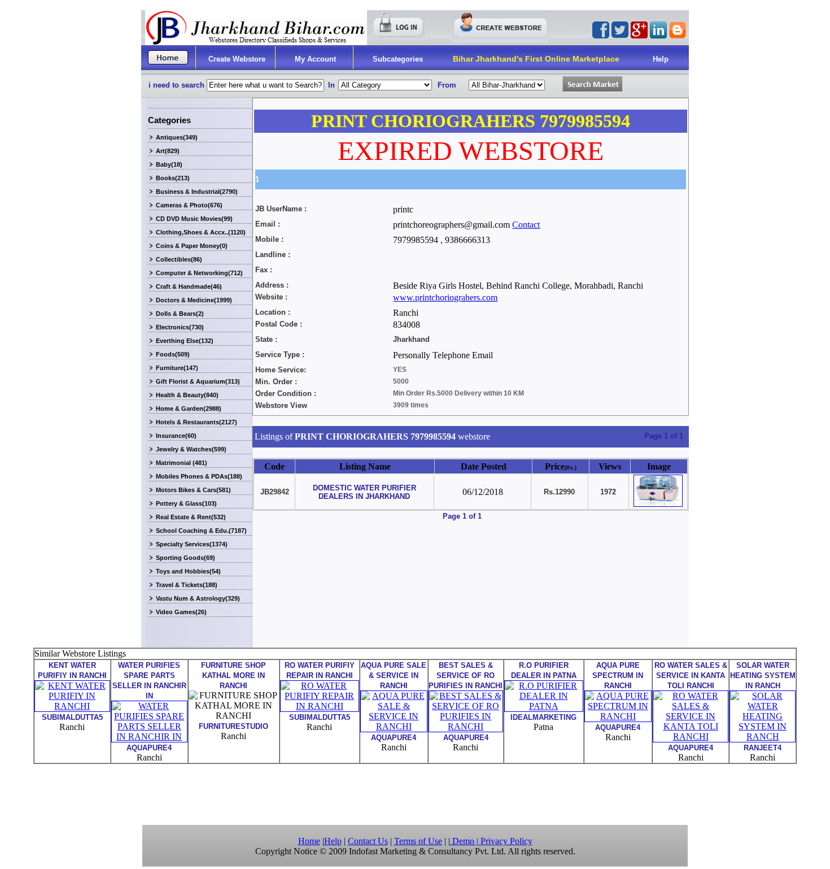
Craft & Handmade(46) (189, 286)
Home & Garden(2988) (188, 408)
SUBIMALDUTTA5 (72, 717)
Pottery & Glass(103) (186, 503)
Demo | (465, 841)
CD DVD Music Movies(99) (194, 218)
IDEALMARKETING (543, 717)
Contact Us (368, 841)
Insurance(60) (176, 435)
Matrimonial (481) (181, 462)
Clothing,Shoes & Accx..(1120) (201, 232)
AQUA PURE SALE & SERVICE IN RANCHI (393, 675)
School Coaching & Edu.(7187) (201, 530)
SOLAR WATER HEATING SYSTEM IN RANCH (763, 675)
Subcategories (398, 59)
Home (309, 841)
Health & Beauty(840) (187, 395)
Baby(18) (169, 164)
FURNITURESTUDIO (233, 726)
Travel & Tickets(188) (186, 584)
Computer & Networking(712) (199, 273)
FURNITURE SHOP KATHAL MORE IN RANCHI (233, 675)
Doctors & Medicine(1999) (194, 300)
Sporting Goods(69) (185, 557)
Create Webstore (236, 59)
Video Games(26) (181, 612)
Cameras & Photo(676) (189, 205)
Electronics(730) (180, 327)
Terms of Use (418, 841)
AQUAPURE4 (149, 748)
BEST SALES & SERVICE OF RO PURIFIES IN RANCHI (466, 675)
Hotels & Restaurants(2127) (196, 422)
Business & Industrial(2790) (197, 191)
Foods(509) (173, 354)
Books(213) (173, 178)
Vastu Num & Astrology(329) (198, 598)
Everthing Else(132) (184, 340)
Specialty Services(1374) (192, 544)
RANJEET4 (762, 748)
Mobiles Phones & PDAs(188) (199, 476)
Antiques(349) (177, 137)
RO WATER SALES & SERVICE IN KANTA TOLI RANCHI (690, 675)
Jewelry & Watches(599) (191, 449)
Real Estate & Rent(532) (191, 517)
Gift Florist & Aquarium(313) (198, 381)
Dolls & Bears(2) (180, 313)
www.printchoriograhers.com (445, 297)
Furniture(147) (177, 367)
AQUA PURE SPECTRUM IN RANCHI (617, 675)
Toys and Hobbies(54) (188, 571)
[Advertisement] (415, 793)
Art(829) (168, 150)
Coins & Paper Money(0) (192, 245)
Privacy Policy (506, 841)
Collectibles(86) (179, 259)
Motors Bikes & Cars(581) (193, 489)
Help (661, 59)
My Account (315, 59)
